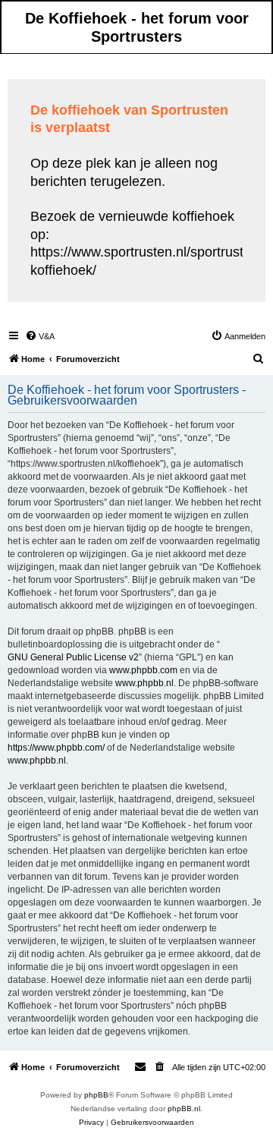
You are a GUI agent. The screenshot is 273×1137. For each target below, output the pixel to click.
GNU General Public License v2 (73, 657)
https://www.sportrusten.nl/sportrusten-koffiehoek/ (146, 260)
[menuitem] (40, 336)
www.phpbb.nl (144, 683)
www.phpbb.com (143, 670)
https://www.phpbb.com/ (56, 747)
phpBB (96, 1095)
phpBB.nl (184, 1108)
